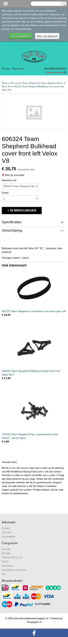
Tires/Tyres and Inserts (14, 570)
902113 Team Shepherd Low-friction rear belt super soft (34, 311)
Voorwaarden (8, 536)
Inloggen (6, 68)
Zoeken (62, 4)
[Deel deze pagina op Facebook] (34, 633)
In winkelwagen (23, 210)
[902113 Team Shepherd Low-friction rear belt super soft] (34, 288)
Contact (6, 528)
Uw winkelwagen (55, 68)
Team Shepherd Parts (52, 83)
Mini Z (5, 561)
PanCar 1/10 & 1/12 (12, 557)
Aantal (5, 192)
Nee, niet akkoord (47, 36)
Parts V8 (6, 86)
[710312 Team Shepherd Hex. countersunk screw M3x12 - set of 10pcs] (34, 411)
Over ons (6, 532)
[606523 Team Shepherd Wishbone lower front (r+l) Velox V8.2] (34, 347)
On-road (15, 83)
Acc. (4, 574)
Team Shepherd (30, 83)
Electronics (8, 565)
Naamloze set (9, 180)
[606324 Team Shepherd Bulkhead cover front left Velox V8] (34, 112)
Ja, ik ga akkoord (20, 36)
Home (5, 83)
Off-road (6, 553)
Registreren (18, 68)
